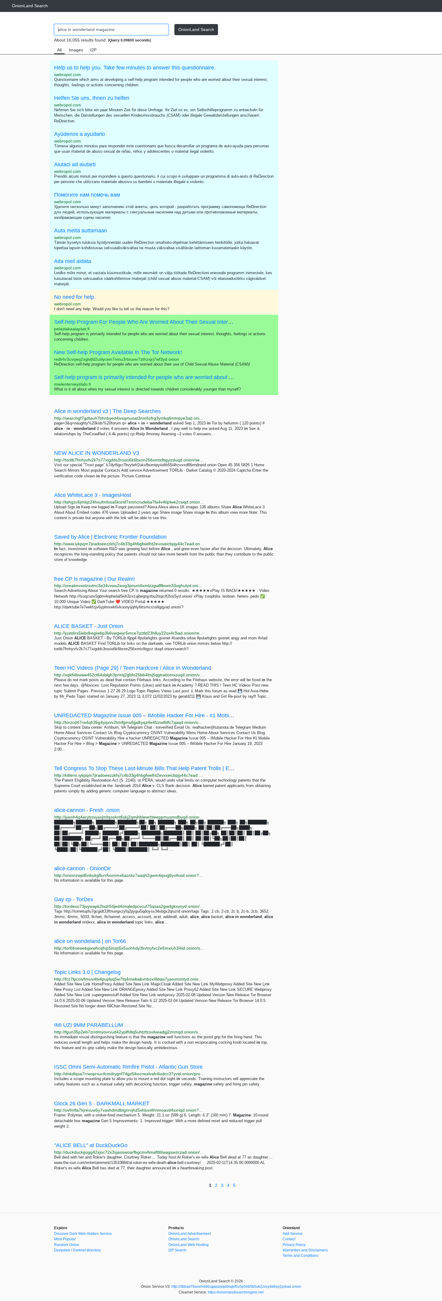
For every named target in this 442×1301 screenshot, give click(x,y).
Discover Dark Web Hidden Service (83, 1233)
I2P (93, 49)
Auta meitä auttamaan (80, 231)
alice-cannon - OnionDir (82, 868)
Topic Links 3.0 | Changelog (87, 972)
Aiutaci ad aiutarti (75, 164)
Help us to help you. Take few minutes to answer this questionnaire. (135, 68)
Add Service (292, 1233)
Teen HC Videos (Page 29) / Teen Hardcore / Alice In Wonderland (132, 668)
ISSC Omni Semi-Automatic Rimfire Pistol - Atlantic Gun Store (128, 1067)
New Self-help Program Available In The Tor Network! (118, 352)
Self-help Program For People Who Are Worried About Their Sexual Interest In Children (158, 322)
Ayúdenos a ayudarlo (79, 134)
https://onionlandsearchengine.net (235, 1292)
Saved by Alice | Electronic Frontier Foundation (110, 537)
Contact (289, 1239)
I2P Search (177, 1250)
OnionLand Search (30, 5)
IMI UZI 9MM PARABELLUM (88, 1025)
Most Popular (65, 1239)
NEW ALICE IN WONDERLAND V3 (96, 453)
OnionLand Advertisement (189, 1233)
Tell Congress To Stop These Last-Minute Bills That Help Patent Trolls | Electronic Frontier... (164, 768)
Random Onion (66, 1245)
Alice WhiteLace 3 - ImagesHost (92, 495)
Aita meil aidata (72, 261)
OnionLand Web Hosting (188, 1245)
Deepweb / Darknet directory (77, 1250)
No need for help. (75, 297)
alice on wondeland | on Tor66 (90, 941)
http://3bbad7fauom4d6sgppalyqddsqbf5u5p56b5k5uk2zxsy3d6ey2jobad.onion (236, 1286)
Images (76, 49)
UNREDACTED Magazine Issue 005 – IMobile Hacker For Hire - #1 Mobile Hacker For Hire (163, 715)
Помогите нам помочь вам (87, 195)
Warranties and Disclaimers (305, 1250)
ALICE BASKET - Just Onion (88, 626)
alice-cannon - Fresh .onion (87, 810)
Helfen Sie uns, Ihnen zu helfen (91, 98)
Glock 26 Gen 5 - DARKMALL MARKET (101, 1103)
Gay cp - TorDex (73, 899)
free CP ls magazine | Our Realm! (94, 579)
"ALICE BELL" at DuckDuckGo (90, 1145)
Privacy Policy (294, 1245)
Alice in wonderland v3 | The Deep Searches (107, 411)
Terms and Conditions (300, 1255)
